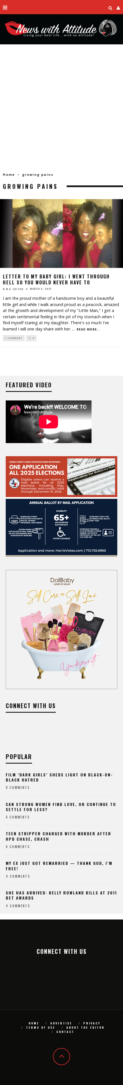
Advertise (61, 1023)
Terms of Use (40, 1027)
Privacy (91, 1023)
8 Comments (18, 787)
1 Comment (14, 338)
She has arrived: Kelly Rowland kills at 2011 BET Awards (61, 895)
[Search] (110, 7)
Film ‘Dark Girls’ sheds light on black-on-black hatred (59, 777)
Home (9, 174)
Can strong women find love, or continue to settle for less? (61, 806)
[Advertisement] (61, 108)
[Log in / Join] (118, 7)
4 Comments (18, 876)
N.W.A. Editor (13, 289)
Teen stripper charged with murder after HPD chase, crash (58, 836)
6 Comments (18, 817)
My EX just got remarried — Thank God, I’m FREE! (59, 865)
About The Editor (85, 1027)
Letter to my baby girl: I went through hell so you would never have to (56, 279)
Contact (65, 1032)
